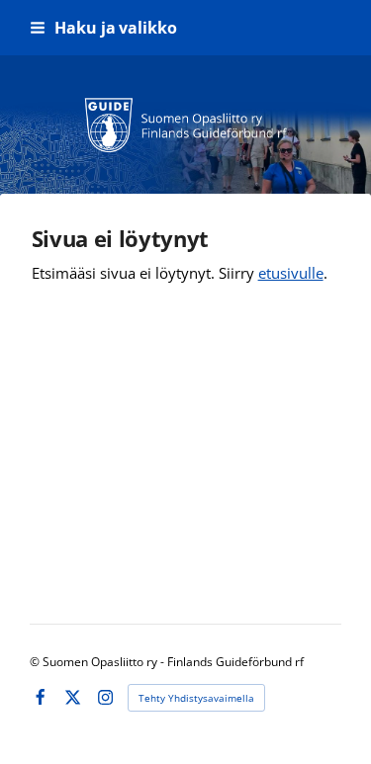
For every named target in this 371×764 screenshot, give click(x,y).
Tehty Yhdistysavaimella (196, 698)
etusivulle (291, 273)
